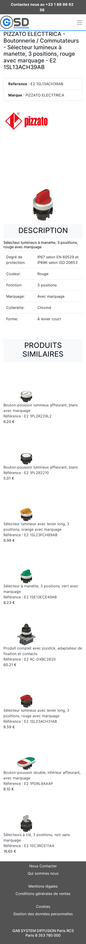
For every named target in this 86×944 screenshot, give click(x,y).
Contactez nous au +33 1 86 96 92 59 (42, 7)
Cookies (43, 906)
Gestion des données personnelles (43, 914)
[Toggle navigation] (79, 22)
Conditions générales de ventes (43, 893)
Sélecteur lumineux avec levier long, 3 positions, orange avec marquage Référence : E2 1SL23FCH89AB (36, 529)
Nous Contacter (43, 866)
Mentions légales (43, 886)
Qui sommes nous (43, 873)
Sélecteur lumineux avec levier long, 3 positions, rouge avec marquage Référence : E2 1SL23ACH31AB (36, 716)
